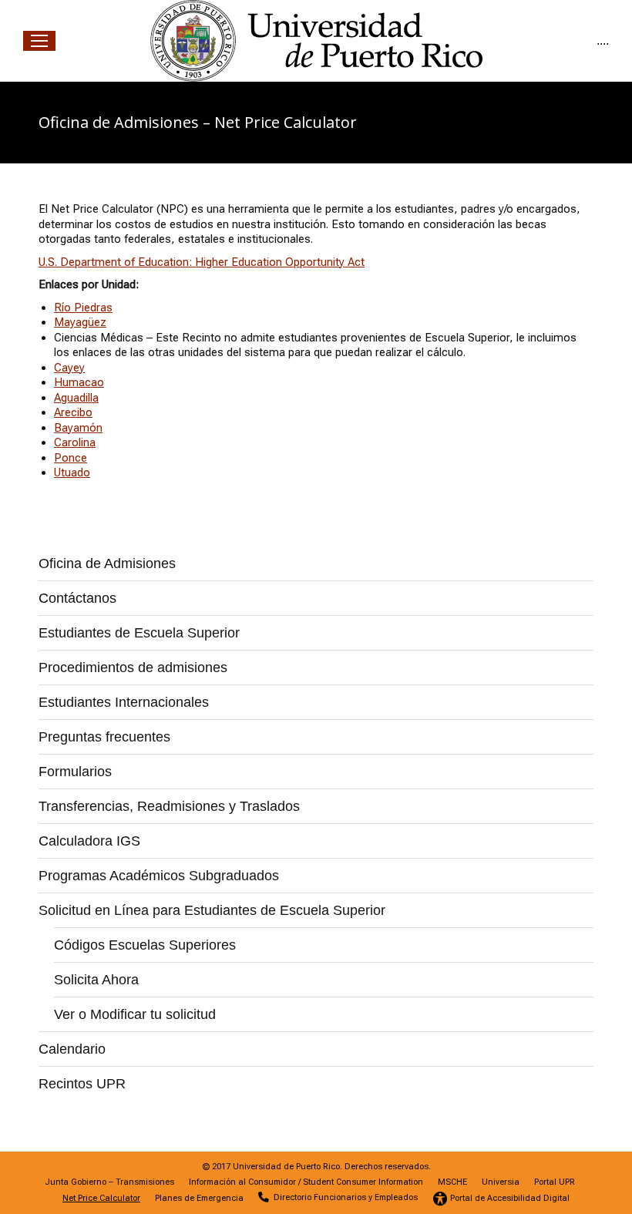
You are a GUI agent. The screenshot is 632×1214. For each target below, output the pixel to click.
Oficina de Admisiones (107, 563)
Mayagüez (80, 322)
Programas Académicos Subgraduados (159, 875)
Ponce (70, 458)
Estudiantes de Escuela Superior (139, 633)
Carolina (75, 442)
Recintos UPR (82, 1083)
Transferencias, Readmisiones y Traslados (169, 806)
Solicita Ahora (96, 979)
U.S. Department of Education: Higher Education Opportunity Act (202, 262)
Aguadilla (76, 398)
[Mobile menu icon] (39, 41)
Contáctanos (77, 598)
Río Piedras (83, 307)
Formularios (75, 771)
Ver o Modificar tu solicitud (135, 1014)
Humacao (79, 382)
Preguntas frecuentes (104, 737)
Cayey (69, 368)
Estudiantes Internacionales (124, 702)
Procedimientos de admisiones (133, 667)
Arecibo (73, 412)
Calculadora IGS (89, 841)
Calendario (72, 1049)
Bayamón (78, 428)
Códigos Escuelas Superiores (145, 945)
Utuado (72, 472)
